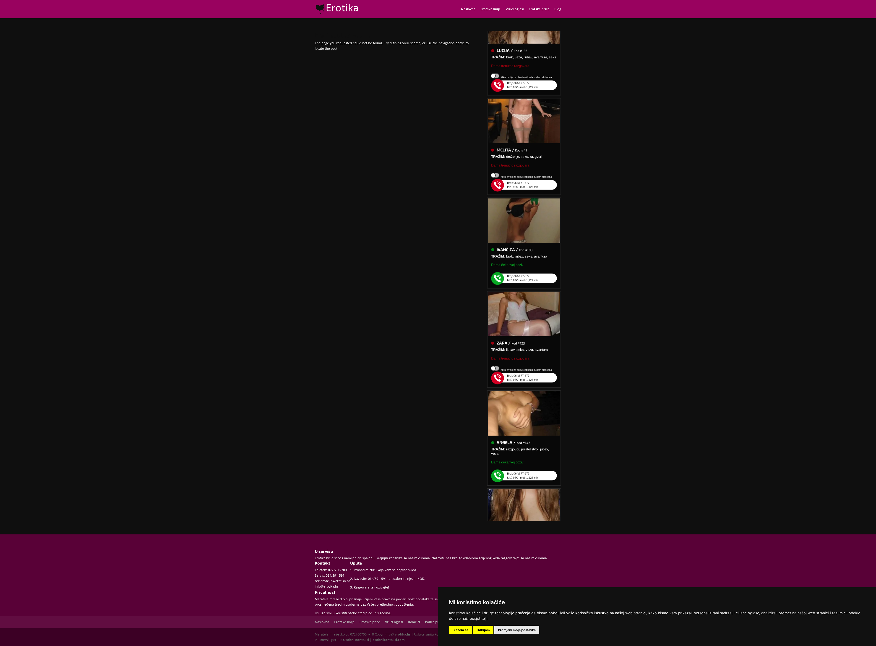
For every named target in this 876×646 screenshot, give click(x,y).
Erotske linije (490, 9)
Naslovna (468, 9)
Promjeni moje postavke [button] (517, 630)
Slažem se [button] (460, 630)
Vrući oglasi (515, 9)
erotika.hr (402, 634)
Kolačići (414, 622)
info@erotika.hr (327, 586)
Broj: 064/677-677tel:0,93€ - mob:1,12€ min (523, 76)
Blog (557, 9)
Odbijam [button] (483, 630)
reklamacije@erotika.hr (332, 581)
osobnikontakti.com (389, 640)
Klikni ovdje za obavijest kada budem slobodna (526, 68)
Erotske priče (539, 9)
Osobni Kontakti (356, 640)
